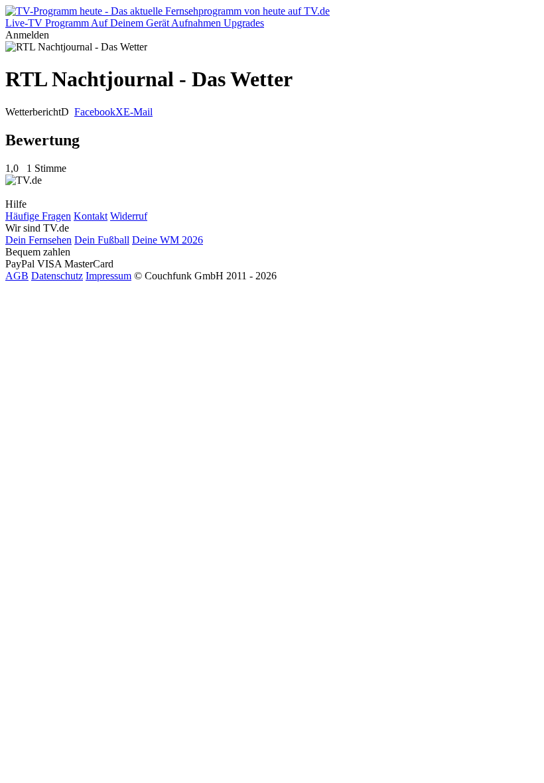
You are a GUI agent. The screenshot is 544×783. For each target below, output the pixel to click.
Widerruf (128, 216)
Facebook (94, 111)
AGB (17, 275)
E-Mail (138, 111)
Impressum (108, 275)
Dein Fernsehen (38, 240)
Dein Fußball (101, 240)
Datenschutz (57, 275)
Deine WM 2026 (167, 240)
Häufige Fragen (38, 216)
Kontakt (90, 216)
